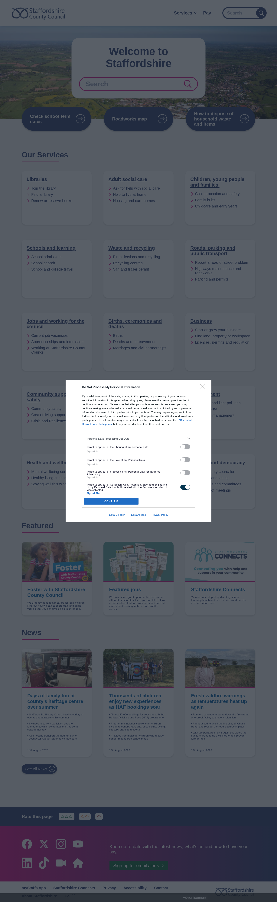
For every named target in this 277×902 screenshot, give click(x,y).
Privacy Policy (160, 514)
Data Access (138, 514)
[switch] (185, 446)
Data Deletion (117, 514)
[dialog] (138, 451)
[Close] (203, 387)
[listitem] (138, 439)
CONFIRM (111, 501)
